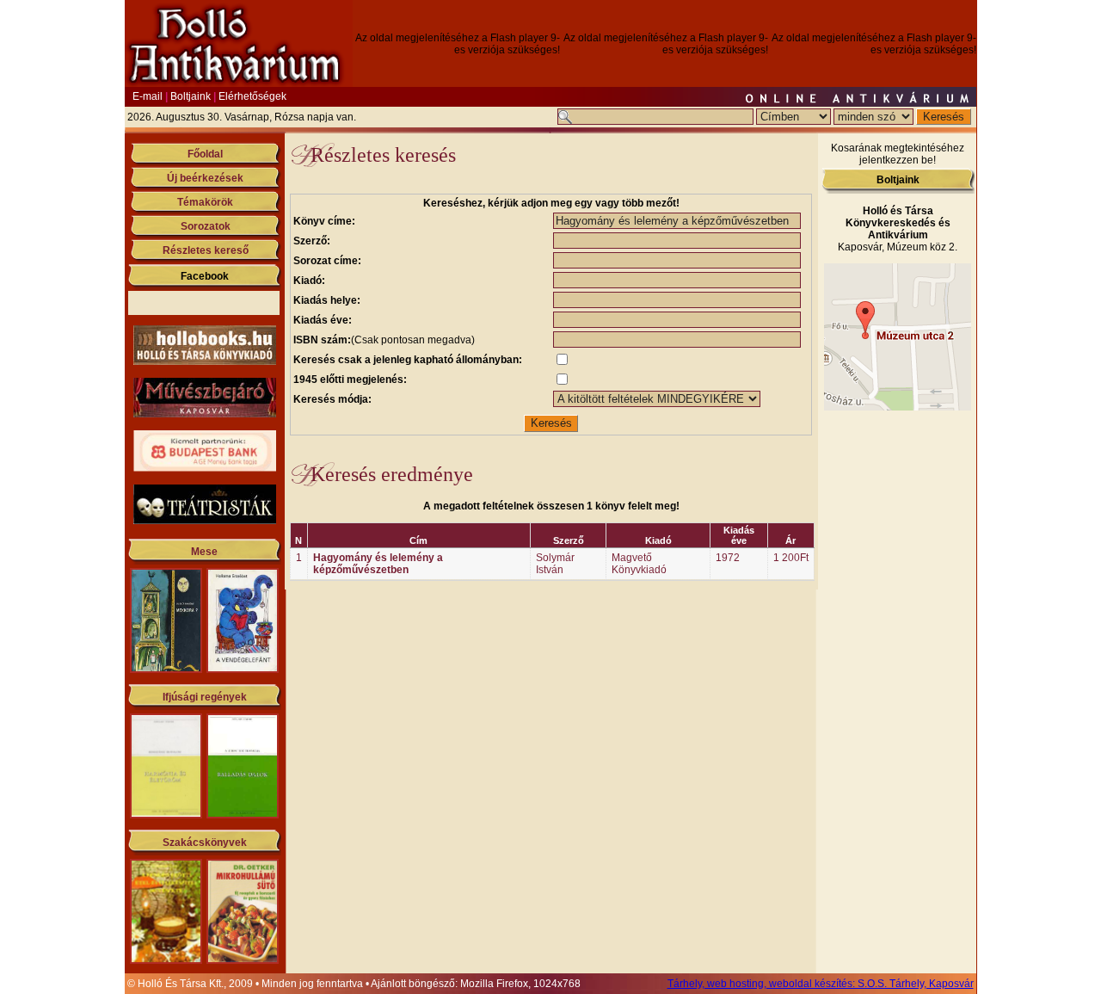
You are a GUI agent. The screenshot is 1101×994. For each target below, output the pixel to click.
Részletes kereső (206, 250)
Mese (204, 552)
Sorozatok (206, 226)
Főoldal (205, 154)
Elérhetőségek (252, 96)
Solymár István (555, 564)
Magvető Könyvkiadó (639, 564)
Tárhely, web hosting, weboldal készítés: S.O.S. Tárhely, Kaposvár (820, 984)
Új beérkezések (205, 178)
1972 (728, 558)
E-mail (147, 96)
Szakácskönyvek (205, 843)
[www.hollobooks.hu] (204, 361)
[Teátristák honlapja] (204, 521)
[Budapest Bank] (204, 468)
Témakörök (205, 202)
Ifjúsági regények (205, 697)
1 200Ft (791, 558)
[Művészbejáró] (204, 414)
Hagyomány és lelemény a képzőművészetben (378, 564)
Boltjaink (190, 96)
